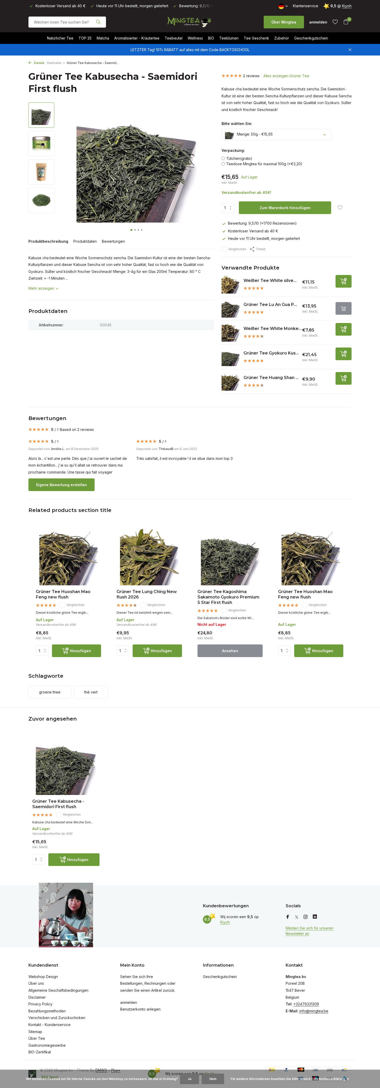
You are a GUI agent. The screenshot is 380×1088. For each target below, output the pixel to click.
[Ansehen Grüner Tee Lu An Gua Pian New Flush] (231, 308)
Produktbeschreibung (48, 241)
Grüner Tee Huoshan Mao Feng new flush (63, 594)
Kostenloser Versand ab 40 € (253, 231)
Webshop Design (43, 976)
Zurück (38, 63)
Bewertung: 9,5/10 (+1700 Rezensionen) (262, 223)
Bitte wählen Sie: (237, 123)
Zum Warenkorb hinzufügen (285, 208)
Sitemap (35, 1031)
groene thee (49, 692)
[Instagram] (305, 917)
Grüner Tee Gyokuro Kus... (271, 353)
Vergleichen (237, 249)
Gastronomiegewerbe (47, 1045)
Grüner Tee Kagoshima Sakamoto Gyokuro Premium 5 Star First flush (228, 597)
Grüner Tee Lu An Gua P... (270, 304)
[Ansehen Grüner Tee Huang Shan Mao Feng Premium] (231, 382)
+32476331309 (306, 1004)
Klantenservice (305, 6)
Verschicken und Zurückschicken (56, 1017)
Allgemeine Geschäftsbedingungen (58, 990)
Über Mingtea (283, 22)
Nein (212, 1079)
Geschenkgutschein (311, 38)
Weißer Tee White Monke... (273, 328)
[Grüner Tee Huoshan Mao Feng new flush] (68, 556)
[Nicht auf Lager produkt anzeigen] (344, 308)
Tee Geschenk (256, 38)
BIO (211, 38)
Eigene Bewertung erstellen (61, 485)
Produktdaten (85, 241)
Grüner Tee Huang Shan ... (271, 377)
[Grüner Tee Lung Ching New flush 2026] (149, 556)
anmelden (128, 1002)
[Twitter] (296, 917)
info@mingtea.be (313, 1011)
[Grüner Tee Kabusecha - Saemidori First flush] (66, 765)
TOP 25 (85, 38)
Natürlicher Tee (60, 38)
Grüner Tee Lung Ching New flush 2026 (147, 594)
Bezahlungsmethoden (47, 1011)
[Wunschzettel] (335, 22)
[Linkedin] (315, 917)
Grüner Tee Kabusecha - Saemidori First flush (58, 804)
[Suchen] (98, 22)
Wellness (195, 38)
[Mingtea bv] (190, 22)
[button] (131, 230)
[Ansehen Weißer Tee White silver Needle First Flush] (231, 284)
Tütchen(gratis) (239, 158)
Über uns (36, 983)
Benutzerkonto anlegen (140, 1009)
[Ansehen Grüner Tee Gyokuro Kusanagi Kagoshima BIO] (231, 357)
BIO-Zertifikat (39, 1052)
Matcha (103, 38)
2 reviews (251, 76)
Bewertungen (113, 241)
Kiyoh (347, 6)
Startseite (54, 63)
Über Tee (36, 1038)
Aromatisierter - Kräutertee (136, 38)
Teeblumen (229, 38)
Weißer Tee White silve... (270, 280)
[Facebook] (288, 917)
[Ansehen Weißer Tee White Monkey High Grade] (231, 333)
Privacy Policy (40, 1004)
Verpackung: (233, 150)
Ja (189, 1079)
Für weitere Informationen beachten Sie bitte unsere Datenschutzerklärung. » (290, 1079)
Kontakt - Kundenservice (49, 1024)
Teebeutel (174, 38)
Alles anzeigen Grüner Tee (286, 76)
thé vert (90, 692)
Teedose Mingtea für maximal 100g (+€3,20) (264, 164)
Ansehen (230, 651)
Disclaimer (37, 997)
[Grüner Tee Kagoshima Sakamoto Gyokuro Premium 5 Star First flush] (230, 556)
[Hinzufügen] (344, 281)
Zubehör (281, 38)
